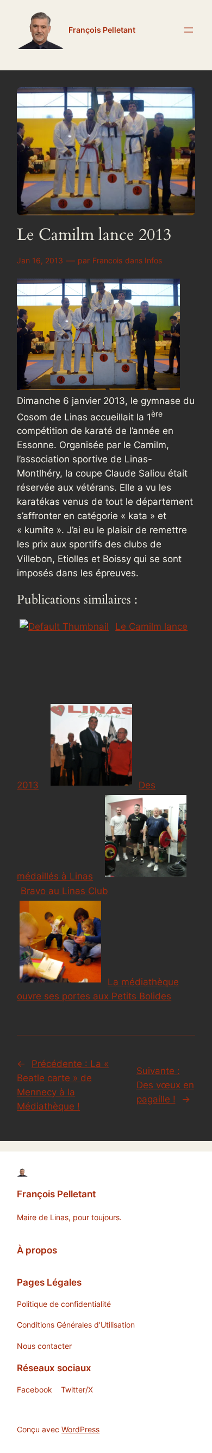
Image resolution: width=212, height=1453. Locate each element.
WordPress (80, 1429)
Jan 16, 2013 (40, 260)
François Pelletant (101, 29)
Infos (153, 260)
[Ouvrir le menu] (188, 30)
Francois (107, 260)
